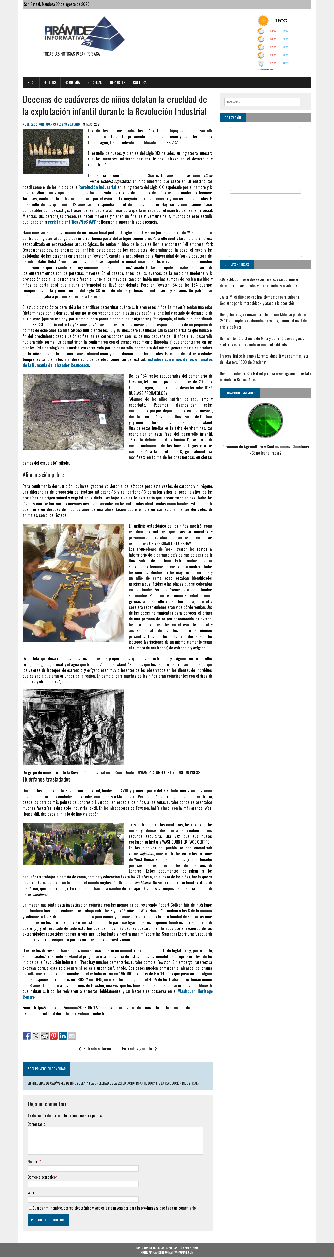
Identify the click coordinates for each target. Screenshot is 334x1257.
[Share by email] (72, 1036)
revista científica (71, 222)
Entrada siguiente (137, 1049)
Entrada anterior (97, 1049)
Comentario (36, 1124)
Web (31, 1193)
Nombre (33, 1162)
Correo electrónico (42, 1177)
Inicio (31, 82)
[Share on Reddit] (45, 1036)
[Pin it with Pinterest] (54, 1036)
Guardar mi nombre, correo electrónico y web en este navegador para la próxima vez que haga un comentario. (114, 1208)
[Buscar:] (262, 101)
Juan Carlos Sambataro (63, 124)
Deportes (117, 82)
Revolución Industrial (97, 187)
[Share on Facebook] (27, 1036)
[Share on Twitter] (36, 1036)
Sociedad (95, 82)
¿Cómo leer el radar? (266, 453)
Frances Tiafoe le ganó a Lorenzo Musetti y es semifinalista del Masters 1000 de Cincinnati (264, 359)
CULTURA (140, 82)
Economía (72, 82)
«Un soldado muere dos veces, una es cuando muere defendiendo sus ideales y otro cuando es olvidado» (259, 282)
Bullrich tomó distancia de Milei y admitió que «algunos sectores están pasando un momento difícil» (262, 341)
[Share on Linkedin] (63, 1036)
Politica (50, 82)
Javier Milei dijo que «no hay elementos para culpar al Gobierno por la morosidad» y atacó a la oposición (260, 300)
